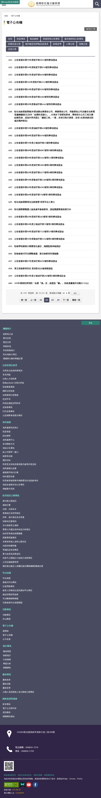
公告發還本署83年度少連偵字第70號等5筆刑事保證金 (39, 224)
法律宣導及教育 (9, 365)
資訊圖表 (7, 712)
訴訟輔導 (7, 436)
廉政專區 (6, 674)
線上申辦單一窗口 (10, 452)
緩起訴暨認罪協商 (10, 595)
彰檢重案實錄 (8, 387)
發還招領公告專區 (51, 39)
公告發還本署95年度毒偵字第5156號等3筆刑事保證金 (39, 239)
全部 (10, 39)
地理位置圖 (38, 775)
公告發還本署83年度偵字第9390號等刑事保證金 (36, 89)
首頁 (6, 16)
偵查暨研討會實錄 (10, 395)
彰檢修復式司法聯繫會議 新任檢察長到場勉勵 (36, 254)
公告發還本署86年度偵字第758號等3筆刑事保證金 (37, 195)
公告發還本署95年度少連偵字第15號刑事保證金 (36, 143)
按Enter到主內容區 (10, 2)
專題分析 (7, 664)
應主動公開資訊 (9, 501)
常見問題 (7, 375)
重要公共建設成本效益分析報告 (16, 530)
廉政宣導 (7, 688)
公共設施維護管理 (10, 562)
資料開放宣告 (49, 775)
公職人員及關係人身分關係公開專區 (18, 692)
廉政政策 (7, 680)
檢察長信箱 (7, 456)
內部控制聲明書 (9, 546)
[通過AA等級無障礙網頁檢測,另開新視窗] (11, 785)
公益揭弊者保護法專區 (12, 415)
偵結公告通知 (8, 448)
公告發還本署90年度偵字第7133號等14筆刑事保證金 (39, 232)
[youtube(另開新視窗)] (28, 785)
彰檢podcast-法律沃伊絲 (13, 383)
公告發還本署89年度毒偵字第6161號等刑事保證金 (37, 104)
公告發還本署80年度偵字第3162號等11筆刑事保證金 (39, 158)
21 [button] (41, 300)
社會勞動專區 (8, 586)
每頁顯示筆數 (55, 293)
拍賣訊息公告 (14, 44)
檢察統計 (7, 656)
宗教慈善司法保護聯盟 (12, 603)
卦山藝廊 (7, 619)
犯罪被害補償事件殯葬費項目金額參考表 (20, 481)
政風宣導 (57, 44)
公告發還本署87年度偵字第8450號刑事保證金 (35, 261)
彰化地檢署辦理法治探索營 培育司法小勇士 (34, 202)
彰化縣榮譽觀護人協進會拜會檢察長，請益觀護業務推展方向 (42, 209)
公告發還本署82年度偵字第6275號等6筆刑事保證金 (38, 172)
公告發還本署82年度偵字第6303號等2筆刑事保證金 (38, 187)
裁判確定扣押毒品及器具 (36, 44)
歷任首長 (7, 338)
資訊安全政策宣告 (25, 775)
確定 (75, 293)
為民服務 (6, 422)
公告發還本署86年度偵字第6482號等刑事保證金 (36, 97)
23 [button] (52, 300)
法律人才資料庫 (9, 379)
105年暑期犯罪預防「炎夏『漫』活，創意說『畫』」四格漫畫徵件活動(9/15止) (51, 283)
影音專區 (7, 704)
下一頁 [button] (66, 300)
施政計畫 (7, 505)
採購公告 (83, 44)
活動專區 (6, 609)
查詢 (97, 4)
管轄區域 (7, 346)
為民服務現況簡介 (10, 428)
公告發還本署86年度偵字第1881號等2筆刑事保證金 (38, 165)
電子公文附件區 (9, 708)
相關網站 (7, 668)
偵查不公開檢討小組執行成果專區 (17, 558)
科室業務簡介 (9, 350)
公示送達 (7, 639)
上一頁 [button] (33, 300)
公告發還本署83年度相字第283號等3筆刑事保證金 (37, 217)
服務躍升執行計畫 (10, 472)
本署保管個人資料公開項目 (14, 542)
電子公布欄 (15, 16)
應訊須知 (7, 460)
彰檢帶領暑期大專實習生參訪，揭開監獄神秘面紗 (37, 246)
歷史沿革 (7, 342)
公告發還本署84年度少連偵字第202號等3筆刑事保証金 (40, 276)
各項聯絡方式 (8, 444)
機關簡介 (7, 329)
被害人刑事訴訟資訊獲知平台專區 (17, 590)
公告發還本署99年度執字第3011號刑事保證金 (35, 60)
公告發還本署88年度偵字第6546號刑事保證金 (35, 136)
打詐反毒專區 (8, 411)
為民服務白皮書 (9, 468)
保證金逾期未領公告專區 (13, 485)
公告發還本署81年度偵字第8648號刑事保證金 (35, 75)
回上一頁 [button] (91, 29)
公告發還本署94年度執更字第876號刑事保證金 (36, 67)
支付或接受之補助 (10, 525)
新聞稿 (6, 631)
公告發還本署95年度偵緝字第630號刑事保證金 (36, 128)
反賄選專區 (7, 407)
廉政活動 (7, 684)
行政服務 (7, 660)
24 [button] (58, 300)
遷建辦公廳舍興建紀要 (13, 359)
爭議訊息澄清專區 (10, 550)
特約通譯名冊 (8, 477)
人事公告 (70, 44)
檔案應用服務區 (9, 538)
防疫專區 (21, 39)
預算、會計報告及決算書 (13, 517)
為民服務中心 (8, 440)
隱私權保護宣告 (10, 775)
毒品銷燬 (34, 39)
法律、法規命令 (9, 509)
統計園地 (7, 646)
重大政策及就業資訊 (11, 554)
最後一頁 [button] (76, 300)
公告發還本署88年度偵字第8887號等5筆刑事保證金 (38, 150)
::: (1, 11)
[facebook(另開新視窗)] (35, 785)
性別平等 (7, 399)
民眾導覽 (7, 432)
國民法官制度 (8, 391)
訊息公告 (12, 49)
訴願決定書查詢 (9, 521)
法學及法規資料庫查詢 (12, 371)
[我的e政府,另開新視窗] (22, 785)
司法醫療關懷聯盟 (10, 599)
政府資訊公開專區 (10, 496)
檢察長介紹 (8, 334)
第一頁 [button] (24, 300)
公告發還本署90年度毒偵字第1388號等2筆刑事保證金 (39, 180)
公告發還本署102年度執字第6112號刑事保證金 (36, 82)
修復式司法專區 (9, 582)
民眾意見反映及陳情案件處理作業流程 (19, 464)
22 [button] (47, 300)
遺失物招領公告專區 (73, 39)
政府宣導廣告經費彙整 (12, 534)
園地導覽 (7, 651)
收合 (90, 323)
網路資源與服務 (9, 699)
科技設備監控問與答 (11, 403)
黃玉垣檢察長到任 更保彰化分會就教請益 (33, 268)
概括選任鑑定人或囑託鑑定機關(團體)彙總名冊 (23, 566)
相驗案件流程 (8, 489)
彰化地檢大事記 (10, 355)
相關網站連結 (8, 716)
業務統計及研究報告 (11, 513)
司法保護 (6, 573)
